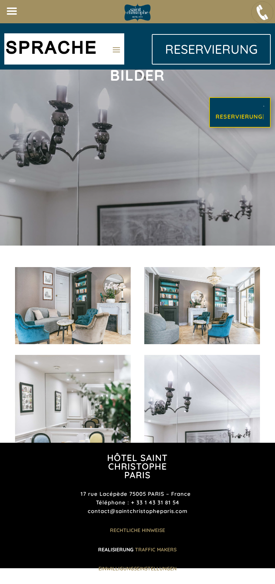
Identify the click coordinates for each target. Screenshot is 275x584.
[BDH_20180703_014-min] (202, 342)
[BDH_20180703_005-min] (73, 342)
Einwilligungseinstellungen (137, 568)
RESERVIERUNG (211, 49)
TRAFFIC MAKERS (156, 549)
